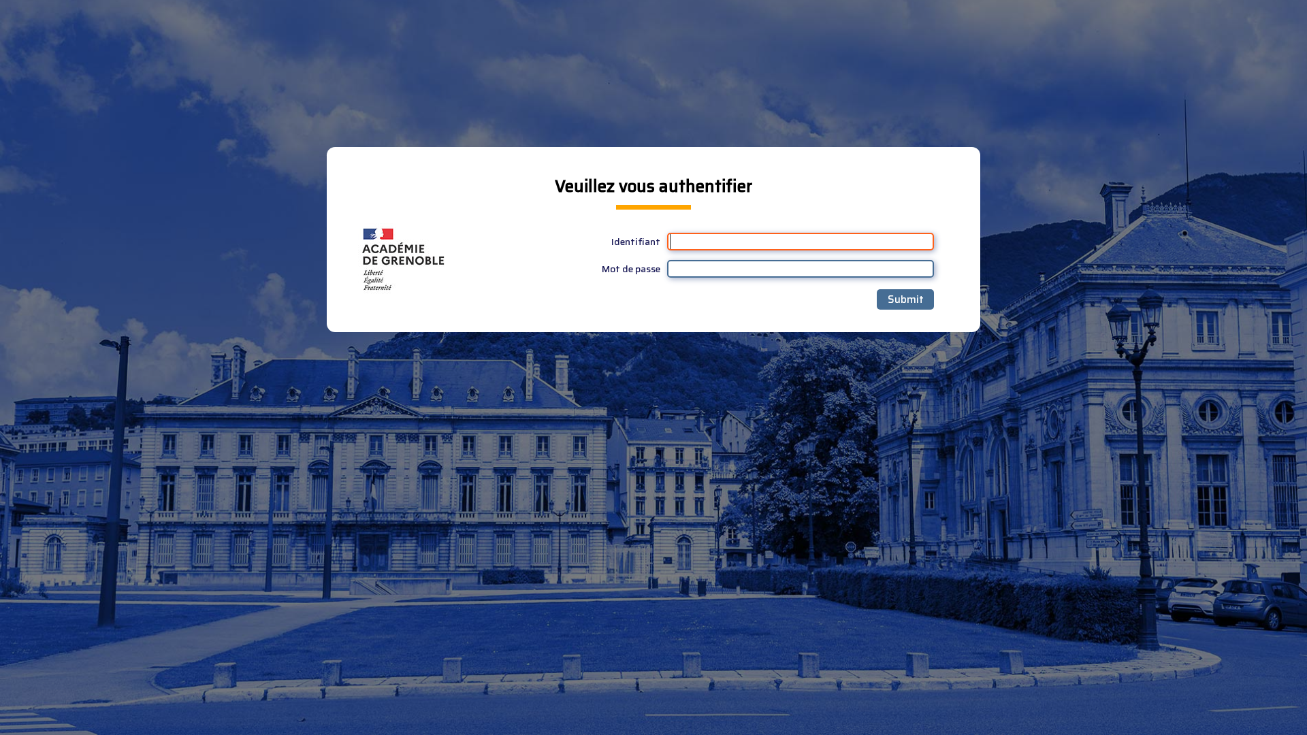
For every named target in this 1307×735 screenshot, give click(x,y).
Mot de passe (631, 268)
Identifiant (635, 241)
